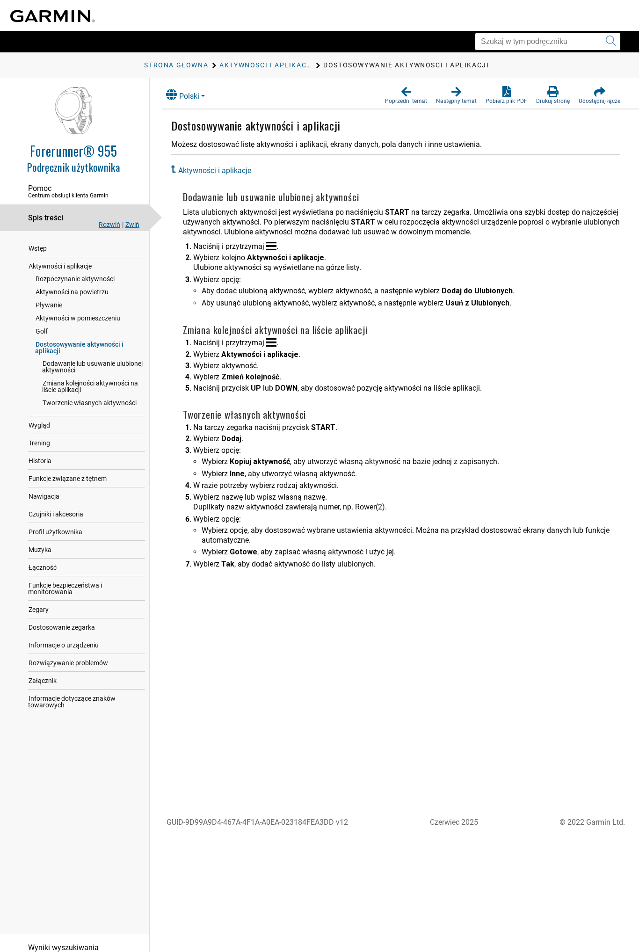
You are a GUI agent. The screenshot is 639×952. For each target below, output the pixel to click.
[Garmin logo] (52, 16)
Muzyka (40, 549)
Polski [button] (189, 96)
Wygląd (39, 425)
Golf (42, 331)
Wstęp (38, 248)
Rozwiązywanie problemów (68, 663)
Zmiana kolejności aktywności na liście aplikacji (90, 386)
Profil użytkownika (55, 532)
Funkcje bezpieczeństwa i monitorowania (65, 588)
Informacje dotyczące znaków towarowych (72, 702)
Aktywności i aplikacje (60, 266)
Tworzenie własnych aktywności (90, 403)
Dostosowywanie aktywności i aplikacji (79, 348)
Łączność (43, 567)
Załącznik (43, 680)
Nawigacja (44, 496)
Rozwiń (109, 224)
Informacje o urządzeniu (64, 645)
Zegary (39, 609)
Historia (40, 461)
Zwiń (132, 224)
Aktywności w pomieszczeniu (78, 318)
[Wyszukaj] (610, 41)
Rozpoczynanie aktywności (75, 279)
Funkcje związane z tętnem (68, 478)
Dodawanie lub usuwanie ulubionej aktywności (92, 367)
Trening (39, 443)
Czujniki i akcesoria (56, 514)
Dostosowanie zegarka (62, 627)
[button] (406, 95)
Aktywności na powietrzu (72, 292)
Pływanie (49, 305)
